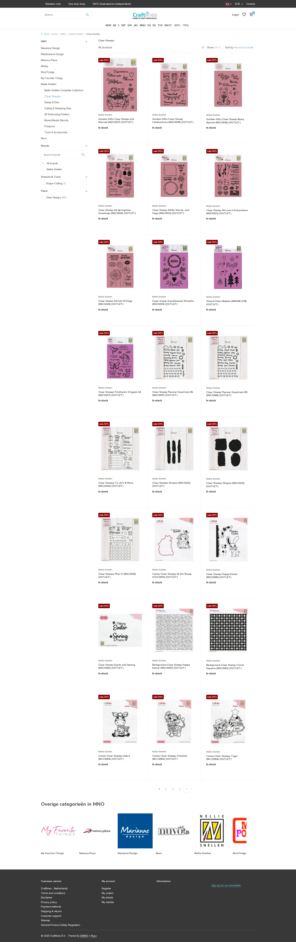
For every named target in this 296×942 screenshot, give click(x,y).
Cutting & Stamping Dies (57, 108)
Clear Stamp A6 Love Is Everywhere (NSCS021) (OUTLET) (227, 212)
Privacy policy (49, 902)
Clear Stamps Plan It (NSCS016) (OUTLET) (117, 576)
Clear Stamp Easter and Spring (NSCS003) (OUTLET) (116, 666)
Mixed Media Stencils (56, 120)
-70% (185, 25)
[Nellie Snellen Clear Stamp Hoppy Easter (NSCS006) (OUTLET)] (228, 540)
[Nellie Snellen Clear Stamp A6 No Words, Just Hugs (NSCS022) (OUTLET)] (174, 175)
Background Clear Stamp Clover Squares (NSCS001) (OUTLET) (225, 667)
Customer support (51, 915)
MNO (143, 25)
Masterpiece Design (52, 53)
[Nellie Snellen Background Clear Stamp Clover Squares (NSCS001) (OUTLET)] (228, 630)
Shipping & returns (51, 911)
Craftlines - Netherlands (54, 888)
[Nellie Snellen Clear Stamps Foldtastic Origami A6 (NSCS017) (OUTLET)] (120, 357)
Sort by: (229, 47)
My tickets (107, 897)
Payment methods (51, 906)
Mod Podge (47, 71)
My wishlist (108, 902)
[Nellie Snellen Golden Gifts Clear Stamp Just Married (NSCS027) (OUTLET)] (120, 84)
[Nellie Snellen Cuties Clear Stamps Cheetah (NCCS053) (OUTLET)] (174, 721)
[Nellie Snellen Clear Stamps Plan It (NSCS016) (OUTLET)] (120, 539)
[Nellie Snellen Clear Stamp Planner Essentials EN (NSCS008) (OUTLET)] (228, 358)
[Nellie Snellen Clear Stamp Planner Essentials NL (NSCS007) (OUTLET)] (174, 357)
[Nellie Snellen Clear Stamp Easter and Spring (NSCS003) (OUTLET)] (120, 630)
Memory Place (49, 59)
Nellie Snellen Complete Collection (63, 90)
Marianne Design (50, 47)
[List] (203, 47)
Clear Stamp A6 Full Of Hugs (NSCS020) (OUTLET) (115, 303)
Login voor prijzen (120, 134)
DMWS (84, 935)
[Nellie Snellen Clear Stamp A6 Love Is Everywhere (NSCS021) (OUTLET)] (228, 176)
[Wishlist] (244, 15)
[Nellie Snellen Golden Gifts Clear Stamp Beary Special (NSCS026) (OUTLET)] (228, 85)
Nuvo (44, 138)
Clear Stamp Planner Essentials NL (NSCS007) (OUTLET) (172, 394)
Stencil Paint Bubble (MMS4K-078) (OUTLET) (226, 303)
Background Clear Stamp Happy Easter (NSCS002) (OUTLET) (171, 666)
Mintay (44, 65)
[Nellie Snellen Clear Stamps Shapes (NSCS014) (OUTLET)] (228, 448)
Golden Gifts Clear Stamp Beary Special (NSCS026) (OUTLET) (225, 121)
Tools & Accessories (55, 132)
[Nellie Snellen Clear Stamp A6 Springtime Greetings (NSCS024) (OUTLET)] (120, 175)
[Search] (87, 14)
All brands (52, 163)
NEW (108, 25)
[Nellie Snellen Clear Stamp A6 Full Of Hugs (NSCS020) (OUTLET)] (120, 266)
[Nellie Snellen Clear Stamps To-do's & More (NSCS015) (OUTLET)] (120, 448)
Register (106, 888)
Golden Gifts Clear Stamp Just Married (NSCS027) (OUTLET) (116, 121)
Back (46, 34)
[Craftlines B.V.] (148, 14)
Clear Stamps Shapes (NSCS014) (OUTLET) (225, 485)
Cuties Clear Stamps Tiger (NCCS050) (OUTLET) (222, 758)
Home (54, 34)
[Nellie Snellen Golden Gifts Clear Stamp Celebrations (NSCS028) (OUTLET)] (174, 84)
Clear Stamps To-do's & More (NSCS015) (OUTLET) (115, 484)
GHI (129, 25)
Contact (250, 3)
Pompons (49, 126)
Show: (210, 47)
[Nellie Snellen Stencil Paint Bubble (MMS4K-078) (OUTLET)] (228, 267)
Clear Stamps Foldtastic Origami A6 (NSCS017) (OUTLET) (119, 394)
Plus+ (94, 935)
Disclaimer (46, 897)
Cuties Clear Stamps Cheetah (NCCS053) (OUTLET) (169, 757)
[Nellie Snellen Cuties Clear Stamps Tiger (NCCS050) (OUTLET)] (228, 721)
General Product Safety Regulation (60, 924)
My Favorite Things (52, 77)
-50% (176, 25)
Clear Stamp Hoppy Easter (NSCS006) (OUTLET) (222, 576)
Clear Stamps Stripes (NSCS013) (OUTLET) (171, 484)
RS (154, 25)
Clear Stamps (52, 96)
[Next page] (186, 789)
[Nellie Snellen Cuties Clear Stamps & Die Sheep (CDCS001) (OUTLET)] (174, 539)
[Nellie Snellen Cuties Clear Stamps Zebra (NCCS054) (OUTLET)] (120, 721)
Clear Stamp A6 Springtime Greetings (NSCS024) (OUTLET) (117, 212)
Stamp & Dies (51, 102)
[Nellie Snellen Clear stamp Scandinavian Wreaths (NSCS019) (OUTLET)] (174, 266)
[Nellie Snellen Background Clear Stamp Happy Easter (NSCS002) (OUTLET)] (174, 630)
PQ (149, 25)
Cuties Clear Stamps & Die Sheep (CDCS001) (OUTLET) (172, 576)
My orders (107, 893)
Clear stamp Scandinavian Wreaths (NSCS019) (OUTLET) (173, 303)
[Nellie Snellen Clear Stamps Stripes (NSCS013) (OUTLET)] (174, 448)
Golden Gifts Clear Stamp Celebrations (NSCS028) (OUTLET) (173, 121)
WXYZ (168, 25)
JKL (135, 25)
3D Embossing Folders (56, 114)
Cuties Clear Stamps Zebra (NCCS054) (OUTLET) (114, 757)
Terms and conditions (53, 893)
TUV (160, 25)
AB (114, 25)
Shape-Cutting (56, 183)
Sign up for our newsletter (226, 885)
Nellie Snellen (76, 34)
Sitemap (45, 920)
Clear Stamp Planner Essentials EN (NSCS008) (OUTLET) (226, 394)
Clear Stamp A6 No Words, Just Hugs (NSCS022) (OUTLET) (170, 212)
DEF (123, 25)
